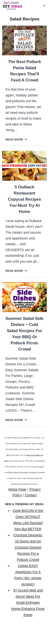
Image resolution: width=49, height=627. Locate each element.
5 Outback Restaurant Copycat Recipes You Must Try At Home (24, 199)
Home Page (17, 489)
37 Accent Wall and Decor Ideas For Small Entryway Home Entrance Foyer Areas (28, 602)
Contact (31, 495)
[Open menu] (44, 6)
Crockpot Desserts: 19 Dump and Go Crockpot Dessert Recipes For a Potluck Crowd (28, 547)
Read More (16, 139)
